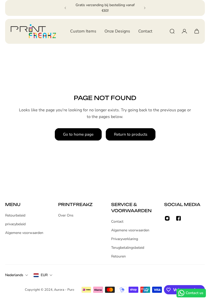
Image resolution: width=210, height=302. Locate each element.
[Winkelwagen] (197, 31)
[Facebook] (178, 218)
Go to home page (78, 134)
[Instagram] (167, 218)
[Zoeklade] (172, 31)
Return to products (130, 134)
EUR (44, 275)
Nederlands (14, 275)
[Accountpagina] (184, 31)
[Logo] (33, 31)
